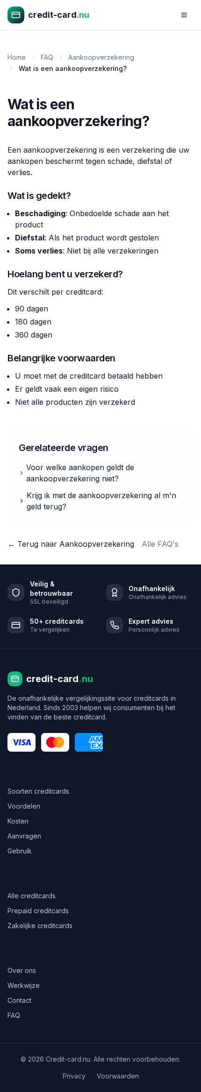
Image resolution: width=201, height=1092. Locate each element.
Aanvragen (24, 836)
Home (16, 57)
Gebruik (19, 851)
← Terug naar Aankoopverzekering (70, 544)
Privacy (74, 1076)
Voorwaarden (118, 1076)
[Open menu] (184, 15)
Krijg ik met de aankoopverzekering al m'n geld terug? (101, 501)
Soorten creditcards (38, 791)
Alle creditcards (31, 896)
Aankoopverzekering (101, 57)
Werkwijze (23, 985)
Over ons (21, 970)
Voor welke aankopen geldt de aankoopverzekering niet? (80, 473)
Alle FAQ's (160, 544)
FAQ (47, 57)
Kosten (18, 821)
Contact (19, 1000)
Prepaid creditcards (38, 911)
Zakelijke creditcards (39, 926)
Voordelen (23, 806)
